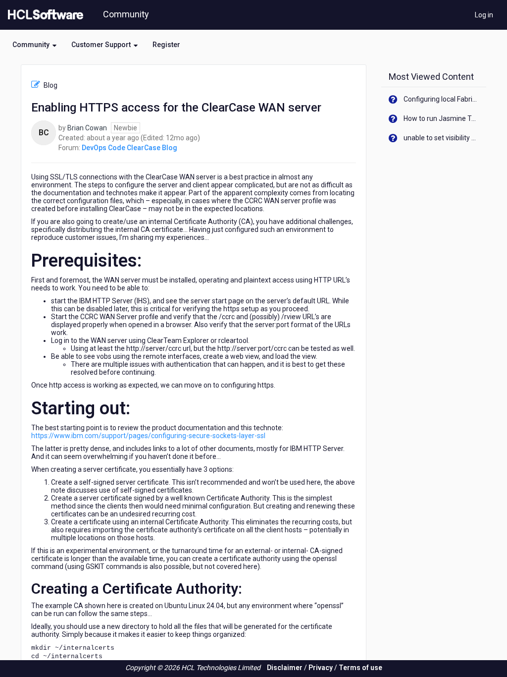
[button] (34, 44)
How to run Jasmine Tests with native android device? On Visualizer (441, 118)
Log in (484, 15)
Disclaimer (285, 668)
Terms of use (360, 668)
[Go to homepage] (43, 15)
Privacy (320, 668)
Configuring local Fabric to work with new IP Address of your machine (441, 99)
